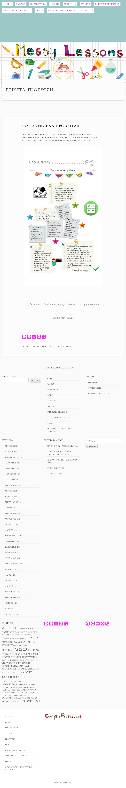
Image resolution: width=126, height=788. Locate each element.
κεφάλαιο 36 (6, 673)
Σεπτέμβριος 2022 (13, 513)
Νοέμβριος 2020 (12, 592)
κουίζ (27, 672)
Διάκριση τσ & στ (55, 474)
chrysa (26, 134)
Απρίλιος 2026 (11, 446)
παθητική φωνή (27, 687)
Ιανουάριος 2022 (12, 541)
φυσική (12, 702)
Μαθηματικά (38, 4)
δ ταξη (87, 134)
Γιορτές (85, 4)
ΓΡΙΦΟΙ (39, 10)
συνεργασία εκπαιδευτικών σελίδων (20, 698)
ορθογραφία (9, 684)
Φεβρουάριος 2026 (13, 457)
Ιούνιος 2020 (11, 603)
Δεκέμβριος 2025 (12, 468)
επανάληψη (32, 660)
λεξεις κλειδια (71, 137)
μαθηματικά (15, 677)
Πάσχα (34, 638)
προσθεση (67, 141)
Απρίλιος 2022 (11, 524)
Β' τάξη (20, 629)
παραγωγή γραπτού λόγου (23, 690)
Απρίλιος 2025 (11, 491)
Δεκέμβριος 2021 (12, 547)
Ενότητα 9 (13, 632)
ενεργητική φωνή (16, 660)
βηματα (77, 134)
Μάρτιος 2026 (11, 452)
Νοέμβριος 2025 (12, 474)
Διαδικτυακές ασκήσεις (17, 10)
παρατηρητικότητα (12, 693)
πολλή (27, 695)
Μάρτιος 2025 (11, 496)
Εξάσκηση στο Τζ (55, 468)
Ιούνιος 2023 (11, 508)
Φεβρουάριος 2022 (13, 536)
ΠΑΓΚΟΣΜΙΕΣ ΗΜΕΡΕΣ (107, 4)
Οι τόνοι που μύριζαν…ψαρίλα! (62, 446)
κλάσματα (17, 673)
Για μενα (92, 382)
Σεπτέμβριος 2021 (13, 564)
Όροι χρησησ (94, 388)
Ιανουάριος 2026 (12, 463)
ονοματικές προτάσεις (14, 681)
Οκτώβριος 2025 (12, 480)
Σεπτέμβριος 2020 (13, 597)
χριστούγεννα (28, 701)
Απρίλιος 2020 (11, 614)
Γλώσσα (20, 4)
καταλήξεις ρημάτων (28, 669)
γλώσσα (20, 649)
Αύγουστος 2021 (12, 569)
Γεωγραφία (70, 4)
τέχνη (5, 702)
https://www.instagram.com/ (59, 368)
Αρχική (7, 4)
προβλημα (53, 141)
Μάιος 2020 (10, 609)
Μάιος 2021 (10, 575)
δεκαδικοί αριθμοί (26, 654)
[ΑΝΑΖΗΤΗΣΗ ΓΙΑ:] (104, 441)
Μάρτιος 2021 (11, 586)
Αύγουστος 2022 (12, 519)
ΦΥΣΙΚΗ (55, 4)
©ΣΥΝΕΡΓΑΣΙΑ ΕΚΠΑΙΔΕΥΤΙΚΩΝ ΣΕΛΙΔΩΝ (70, 10)
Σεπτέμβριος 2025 (13, 485)
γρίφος (33, 650)
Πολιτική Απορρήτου (98, 394)
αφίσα (16, 645)
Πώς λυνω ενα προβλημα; (51, 126)
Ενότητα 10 (25, 632)
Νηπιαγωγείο (21, 639)
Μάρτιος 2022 (11, 530)
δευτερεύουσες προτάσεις (18, 657)
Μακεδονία (19, 635)
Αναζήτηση (8, 376)
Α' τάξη (9, 628)
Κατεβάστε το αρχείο (63, 317)
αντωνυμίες (8, 642)
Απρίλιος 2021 (11, 581)
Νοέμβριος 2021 (12, 552)
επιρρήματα (8, 663)
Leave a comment (65, 347)
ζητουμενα (55, 137)
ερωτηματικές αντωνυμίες (15, 667)
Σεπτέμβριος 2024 (13, 502)
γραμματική (8, 654)
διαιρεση (41, 137)
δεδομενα (28, 137)
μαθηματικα (89, 137)
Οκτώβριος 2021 (12, 558)
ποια (21, 695)
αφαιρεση (65, 134)
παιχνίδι (6, 690)
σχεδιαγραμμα (83, 141)
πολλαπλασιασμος (34, 141)
